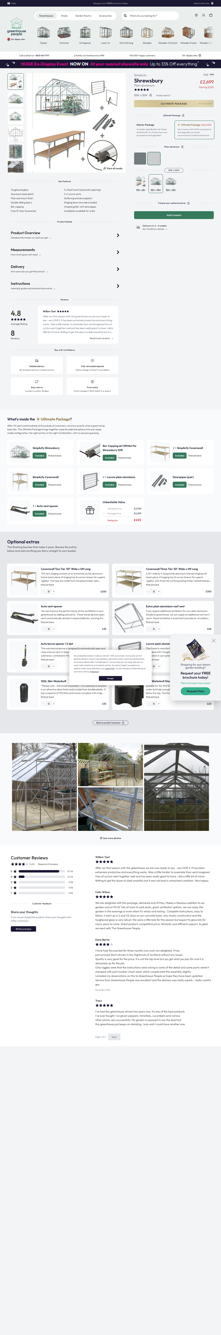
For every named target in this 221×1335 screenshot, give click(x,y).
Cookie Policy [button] (110, 669)
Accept (110, 678)
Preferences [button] (94, 672)
